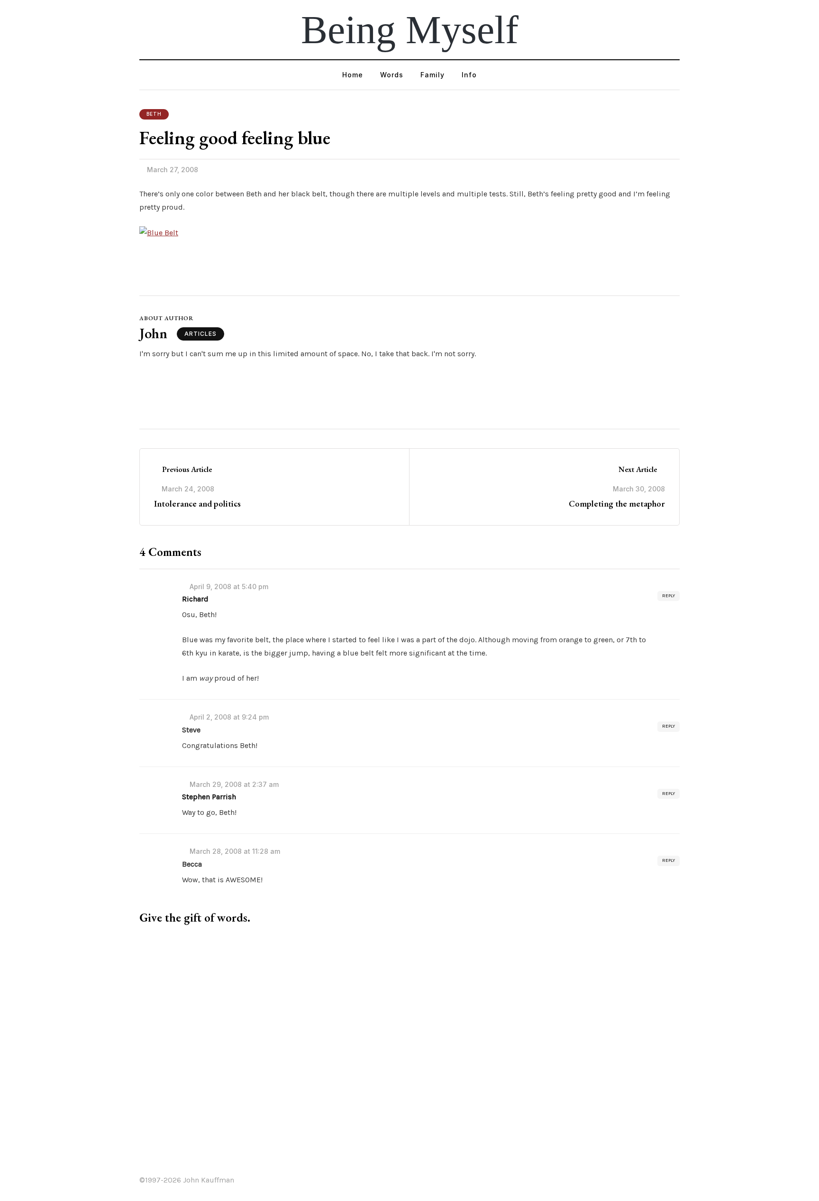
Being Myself (410, 30)
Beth (154, 114)
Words (391, 75)
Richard (195, 598)
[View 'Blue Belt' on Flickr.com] (158, 232)
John (153, 333)
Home (352, 75)
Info (469, 75)
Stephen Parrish (209, 796)
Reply (668, 596)
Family (432, 75)
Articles (200, 333)
